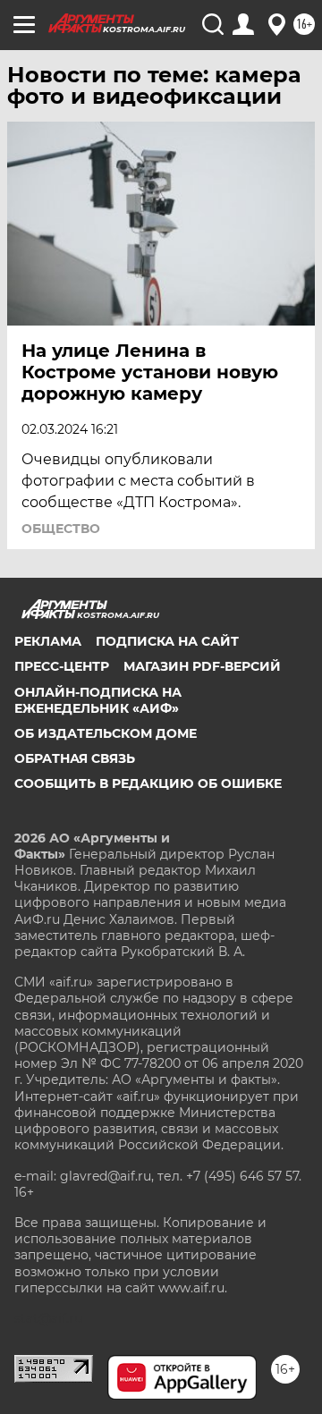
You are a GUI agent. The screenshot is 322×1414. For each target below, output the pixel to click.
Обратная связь (74, 758)
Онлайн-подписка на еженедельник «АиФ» (98, 700)
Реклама (47, 641)
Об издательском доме (105, 733)
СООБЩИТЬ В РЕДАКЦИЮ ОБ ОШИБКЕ (148, 783)
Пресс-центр (61, 666)
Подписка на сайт (167, 641)
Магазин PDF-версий (202, 666)
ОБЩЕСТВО (60, 528)
